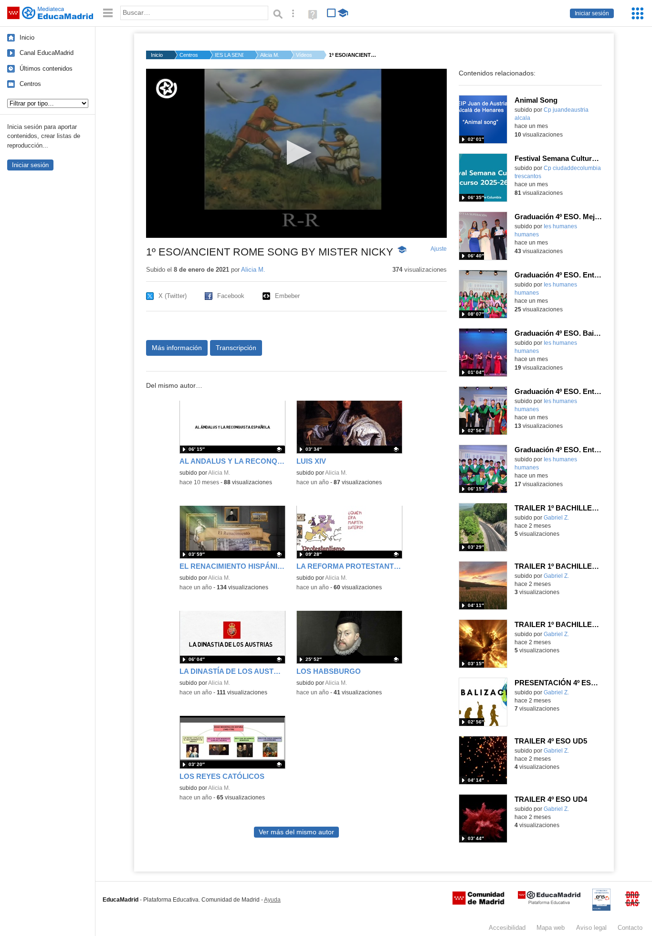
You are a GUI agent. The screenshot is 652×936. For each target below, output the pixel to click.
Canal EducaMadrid (47, 52)
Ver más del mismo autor (296, 832)
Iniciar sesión (592, 13)
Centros (30, 83)
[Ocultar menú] (108, 13)
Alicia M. (269, 55)
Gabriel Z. (556, 518)
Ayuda (272, 899)
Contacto (630, 927)
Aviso (591, 927)
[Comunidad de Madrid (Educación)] (478, 902)
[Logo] (167, 88)
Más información (177, 347)
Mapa (550, 927)
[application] (296, 153)
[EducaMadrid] (549, 902)
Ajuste (439, 248)
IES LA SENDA (229, 55)
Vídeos (304, 55)
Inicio (27, 37)
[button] (296, 152)
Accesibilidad (507, 927)
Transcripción (236, 347)
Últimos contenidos (46, 68)
